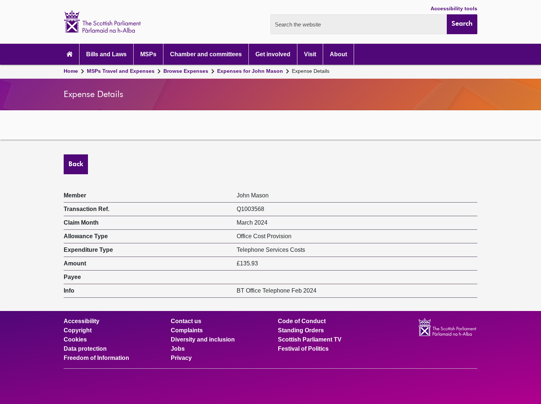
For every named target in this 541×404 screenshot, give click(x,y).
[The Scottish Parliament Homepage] (69, 54)
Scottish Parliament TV (310, 340)
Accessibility (81, 321)
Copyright (78, 330)
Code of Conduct (302, 321)
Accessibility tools (454, 8)
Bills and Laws (106, 54)
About (338, 54)
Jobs (178, 349)
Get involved (272, 54)
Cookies (75, 340)
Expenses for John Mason (250, 71)
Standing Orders (301, 330)
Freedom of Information (96, 358)
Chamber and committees (206, 54)
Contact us (186, 321)
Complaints (187, 330)
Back (75, 164)
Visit (310, 54)
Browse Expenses (185, 71)
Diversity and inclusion (203, 340)
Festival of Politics (303, 349)
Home (71, 71)
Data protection (85, 349)
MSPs (148, 54)
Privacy (181, 358)
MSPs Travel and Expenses (121, 71)
